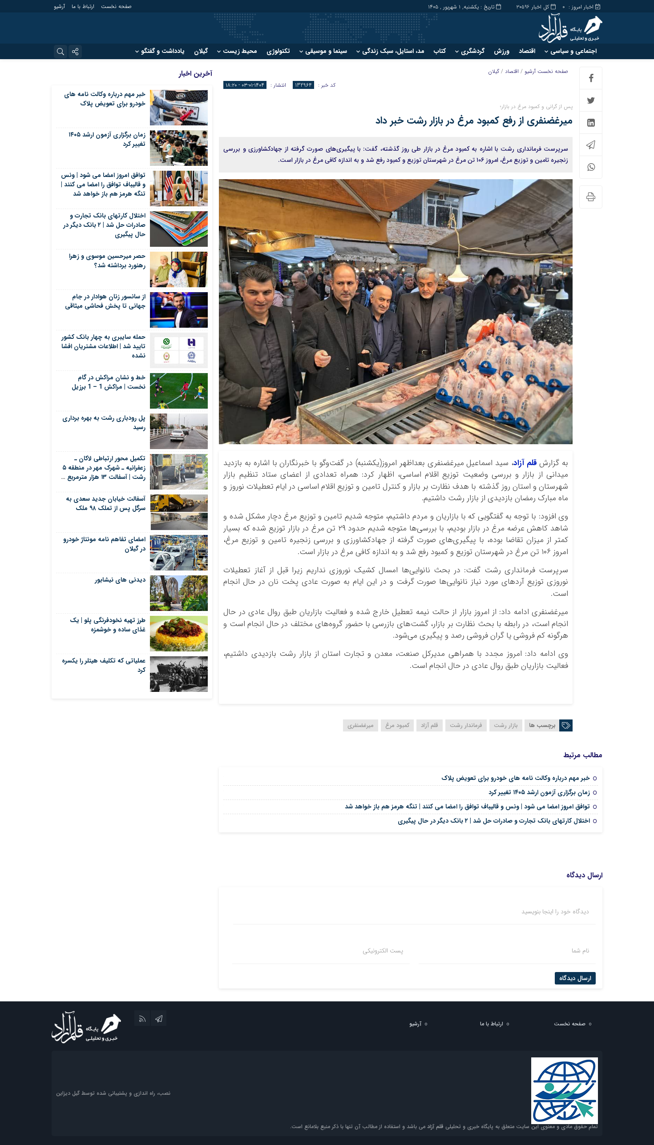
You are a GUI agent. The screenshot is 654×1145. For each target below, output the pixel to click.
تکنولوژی (278, 51)
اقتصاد (527, 51)
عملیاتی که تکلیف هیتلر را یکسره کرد (103, 665)
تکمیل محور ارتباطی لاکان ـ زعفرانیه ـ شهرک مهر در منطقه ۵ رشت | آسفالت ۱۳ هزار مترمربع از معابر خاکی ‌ (103, 472)
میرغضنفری (360, 725)
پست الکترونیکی (383, 951)
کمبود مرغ (397, 725)
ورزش (501, 51)
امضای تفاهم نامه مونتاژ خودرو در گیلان (104, 544)
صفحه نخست (116, 6)
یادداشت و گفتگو (163, 51)
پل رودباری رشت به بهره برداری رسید (103, 422)
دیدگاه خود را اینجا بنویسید (555, 911)
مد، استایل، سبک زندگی (393, 51)
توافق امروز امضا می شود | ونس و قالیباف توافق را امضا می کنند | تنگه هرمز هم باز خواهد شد (467, 807)
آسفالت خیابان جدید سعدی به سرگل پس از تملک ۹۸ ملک (105, 503)
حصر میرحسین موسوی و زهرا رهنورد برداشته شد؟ (107, 260)
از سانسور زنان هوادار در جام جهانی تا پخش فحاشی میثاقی (105, 301)
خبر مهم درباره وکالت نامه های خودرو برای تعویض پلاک (515, 778)
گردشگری (472, 51)
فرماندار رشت (466, 725)
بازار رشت (506, 725)
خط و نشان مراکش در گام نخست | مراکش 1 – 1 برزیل (108, 382)
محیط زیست (240, 51)
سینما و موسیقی (326, 51)
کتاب (440, 51)
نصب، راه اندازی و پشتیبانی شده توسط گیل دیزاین (113, 1093)
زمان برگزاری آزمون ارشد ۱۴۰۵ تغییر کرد (539, 792)
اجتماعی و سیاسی (573, 51)
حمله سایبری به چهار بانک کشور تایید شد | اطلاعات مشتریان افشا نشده (103, 346)
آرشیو (59, 6)
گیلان (201, 51)
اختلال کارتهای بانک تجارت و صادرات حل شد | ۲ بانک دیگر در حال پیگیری (494, 821)
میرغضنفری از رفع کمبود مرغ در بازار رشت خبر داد (474, 120)
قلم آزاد (525, 463)
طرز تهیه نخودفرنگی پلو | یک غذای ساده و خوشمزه (107, 625)
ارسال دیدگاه (575, 978)
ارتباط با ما (83, 6)
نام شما (580, 951)
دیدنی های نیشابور (120, 580)
